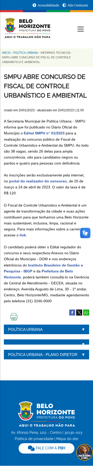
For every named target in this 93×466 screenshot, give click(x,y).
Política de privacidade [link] (34, 439)
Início (6, 52)
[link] (46, 448)
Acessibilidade (49, 5)
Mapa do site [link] (67, 439)
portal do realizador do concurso (38, 181)
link (23, 235)
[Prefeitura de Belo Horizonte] (27, 25)
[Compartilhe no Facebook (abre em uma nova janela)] (72, 312)
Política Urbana (25, 52)
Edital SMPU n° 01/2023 (44, 133)
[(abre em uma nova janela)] (79, 312)
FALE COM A (50, 448)
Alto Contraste (78, 5)
